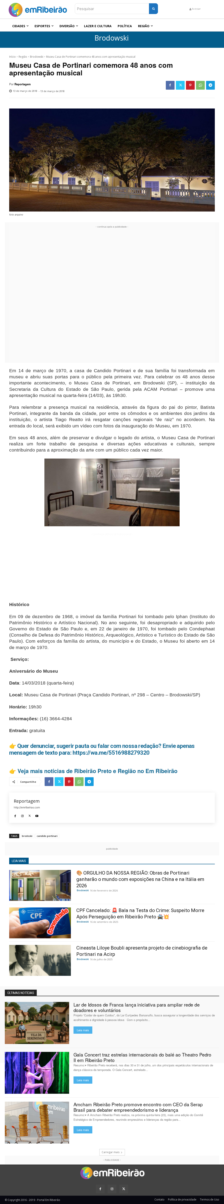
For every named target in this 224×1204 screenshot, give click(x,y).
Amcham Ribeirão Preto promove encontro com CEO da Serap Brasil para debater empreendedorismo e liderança (138, 1107)
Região (23, 57)
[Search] (153, 8)
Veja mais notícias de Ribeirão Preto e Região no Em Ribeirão (97, 771)
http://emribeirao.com (27, 807)
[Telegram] (210, 85)
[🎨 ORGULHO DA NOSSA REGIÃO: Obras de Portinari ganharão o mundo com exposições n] (40, 885)
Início (12, 57)
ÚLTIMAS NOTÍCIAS (20, 993)
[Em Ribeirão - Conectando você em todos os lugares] (37, 9)
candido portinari (47, 836)
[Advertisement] (112, 295)
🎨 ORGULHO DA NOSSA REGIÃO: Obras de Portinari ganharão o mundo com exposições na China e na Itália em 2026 (140, 879)
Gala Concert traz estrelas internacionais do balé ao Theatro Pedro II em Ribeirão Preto (143, 1057)
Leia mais (83, 1030)
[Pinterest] (190, 85)
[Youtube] (36, 814)
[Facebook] (170, 85)
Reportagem (22, 84)
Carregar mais (110, 1152)
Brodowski (111, 38)
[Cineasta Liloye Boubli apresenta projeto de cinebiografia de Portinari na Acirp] (40, 960)
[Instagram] (22, 814)
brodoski (27, 836)
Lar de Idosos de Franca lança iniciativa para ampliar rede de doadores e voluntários (137, 1007)
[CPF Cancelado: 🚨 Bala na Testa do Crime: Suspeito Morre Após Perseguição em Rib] (40, 922)
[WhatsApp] (200, 85)
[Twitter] (180, 85)
